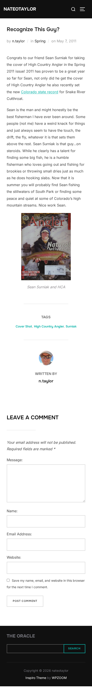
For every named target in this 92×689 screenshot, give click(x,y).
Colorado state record (39, 92)
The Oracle (21, 636)
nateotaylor (20, 9)
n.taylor (18, 41)
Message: (15, 460)
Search (74, 648)
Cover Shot (24, 326)
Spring (40, 41)
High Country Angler (49, 326)
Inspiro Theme (35, 678)
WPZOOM (59, 678)
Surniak (71, 326)
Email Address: (19, 534)
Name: (12, 511)
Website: (14, 557)
